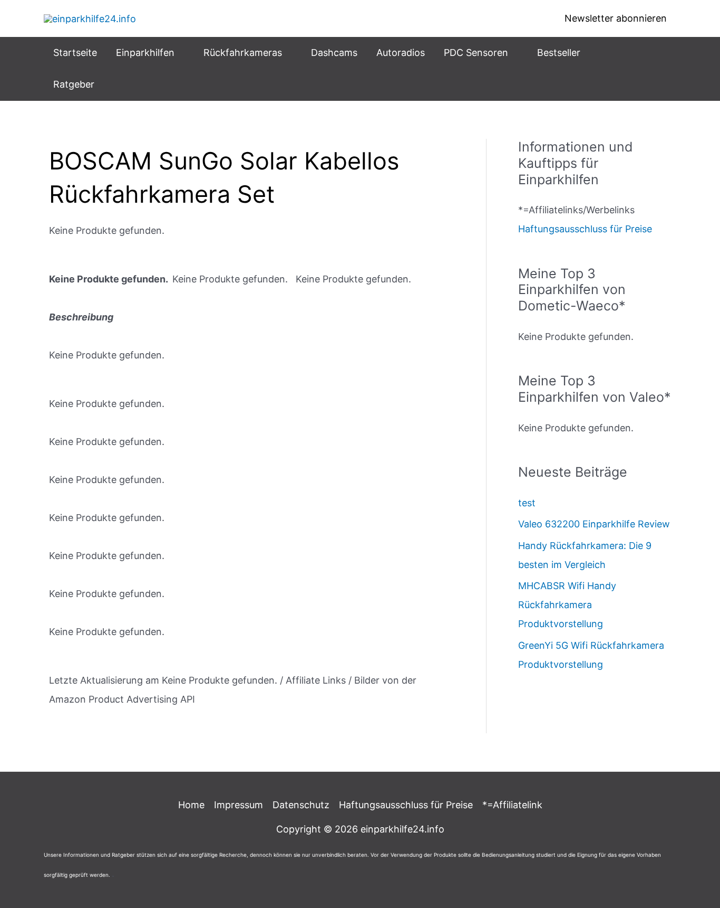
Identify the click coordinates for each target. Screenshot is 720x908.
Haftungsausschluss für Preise (585, 228)
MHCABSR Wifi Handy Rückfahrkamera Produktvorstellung (567, 604)
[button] (179, 53)
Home (191, 804)
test (527, 502)
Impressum (238, 804)
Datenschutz (301, 804)
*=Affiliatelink (512, 804)
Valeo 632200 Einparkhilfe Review (594, 523)
